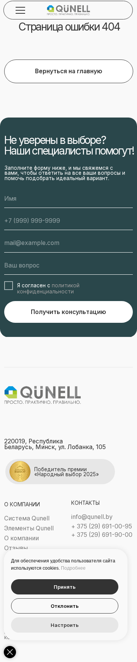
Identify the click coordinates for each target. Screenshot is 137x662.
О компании (21, 538)
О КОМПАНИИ (22, 504)
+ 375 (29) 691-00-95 (101, 526)
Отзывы (16, 548)
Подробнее (73, 568)
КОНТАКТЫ (85, 503)
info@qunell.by (92, 516)
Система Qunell (26, 518)
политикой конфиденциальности (48, 288)
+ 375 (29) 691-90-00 (101, 534)
